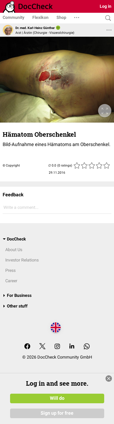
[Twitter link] (42, 346)
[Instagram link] (57, 346)
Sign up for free (57, 413)
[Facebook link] (27, 346)
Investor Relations (22, 260)
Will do (57, 398)
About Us (13, 249)
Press (10, 270)
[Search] (106, 18)
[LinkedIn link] (72, 346)
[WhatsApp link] (87, 346)
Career (11, 280)
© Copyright (11, 165)
